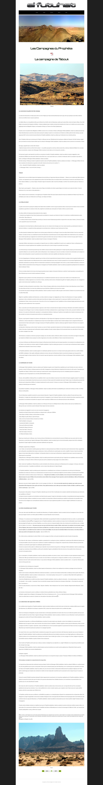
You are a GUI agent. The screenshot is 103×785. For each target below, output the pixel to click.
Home (37, 12)
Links (66, 12)
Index (44, 12)
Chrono (51, 12)
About (59, 12)
